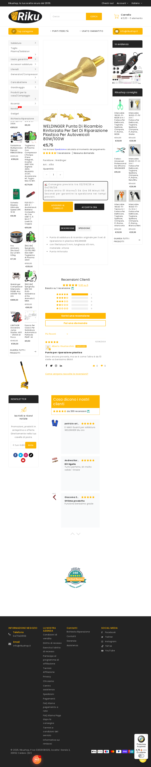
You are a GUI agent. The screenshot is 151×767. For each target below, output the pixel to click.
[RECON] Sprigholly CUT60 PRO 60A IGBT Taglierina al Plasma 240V (30, 253)
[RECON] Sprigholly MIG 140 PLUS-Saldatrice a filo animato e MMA (30, 292)
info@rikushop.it (22, 645)
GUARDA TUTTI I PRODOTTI (17, 351)
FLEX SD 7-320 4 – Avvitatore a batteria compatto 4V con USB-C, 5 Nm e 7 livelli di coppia (30, 213)
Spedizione (60, 149)
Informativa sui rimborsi (51, 741)
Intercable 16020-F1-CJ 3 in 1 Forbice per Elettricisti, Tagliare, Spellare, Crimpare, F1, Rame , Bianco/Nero (135, 215)
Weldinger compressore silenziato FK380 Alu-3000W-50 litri (16, 290)
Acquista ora (89, 207)
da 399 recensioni (77, 411)
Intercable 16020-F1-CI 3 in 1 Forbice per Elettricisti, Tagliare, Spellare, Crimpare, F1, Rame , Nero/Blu (134, 169)
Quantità (48, 169)
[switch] (141, 756)
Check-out (108, 3)
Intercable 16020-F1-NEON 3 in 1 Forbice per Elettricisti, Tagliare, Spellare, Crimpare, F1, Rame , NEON (119, 123)
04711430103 (19, 636)
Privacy (47, 676)
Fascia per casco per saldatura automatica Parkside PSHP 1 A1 (31, 331)
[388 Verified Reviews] (75, 589)
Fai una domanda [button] (75, 323)
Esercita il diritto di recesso (52, 649)
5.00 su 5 (83, 285)
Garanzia (71, 640)
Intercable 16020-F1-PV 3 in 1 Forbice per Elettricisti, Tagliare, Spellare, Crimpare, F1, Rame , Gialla (135, 123)
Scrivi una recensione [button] (75, 315)
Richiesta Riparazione (78, 631)
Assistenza (72, 645)
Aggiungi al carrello (58, 207)
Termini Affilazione (49, 670)
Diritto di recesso (52, 643)
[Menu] (146, 735)
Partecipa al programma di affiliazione (51, 660)
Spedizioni (48, 694)
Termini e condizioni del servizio (50, 731)
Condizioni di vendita (50, 636)
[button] (23, 31)
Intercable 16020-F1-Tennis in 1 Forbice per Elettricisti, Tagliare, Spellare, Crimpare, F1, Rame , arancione (119, 215)
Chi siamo (48, 681)
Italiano (136, 3)
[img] (51, 342)
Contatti (71, 636)
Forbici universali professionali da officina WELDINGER (120, 163)
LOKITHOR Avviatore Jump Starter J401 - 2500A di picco (16, 331)
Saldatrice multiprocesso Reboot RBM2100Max (16, 149)
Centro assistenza (49, 687)
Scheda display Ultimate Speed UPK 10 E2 (15, 207)
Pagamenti (49, 698)
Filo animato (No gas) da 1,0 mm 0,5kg (15, 250)
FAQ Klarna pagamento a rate (50, 707)
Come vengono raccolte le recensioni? (66, 373)
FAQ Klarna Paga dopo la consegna (52, 719)
